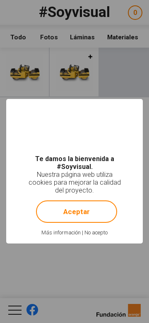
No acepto (96, 232)
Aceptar (76, 211)
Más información (61, 232)
